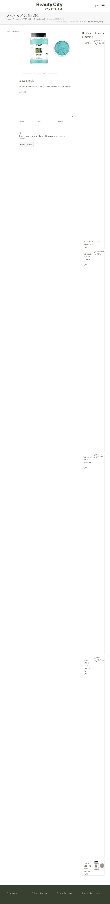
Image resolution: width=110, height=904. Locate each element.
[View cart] (96, 5)
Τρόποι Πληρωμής (65, 893)
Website (60, 122)
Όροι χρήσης (12, 893)
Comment (22, 92)
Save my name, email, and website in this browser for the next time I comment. (42, 137)
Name (21, 122)
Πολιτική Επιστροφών (91, 893)
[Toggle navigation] (103, 5)
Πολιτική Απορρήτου (41, 893)
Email (40, 122)
